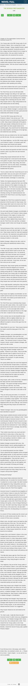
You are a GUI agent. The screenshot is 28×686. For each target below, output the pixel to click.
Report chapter (14, 662)
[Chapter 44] (18, 15)
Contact (8, 684)
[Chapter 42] (9, 15)
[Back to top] (19, 684)
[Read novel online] (8, 2)
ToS (11, 684)
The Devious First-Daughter (14, 8)
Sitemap (14, 684)
